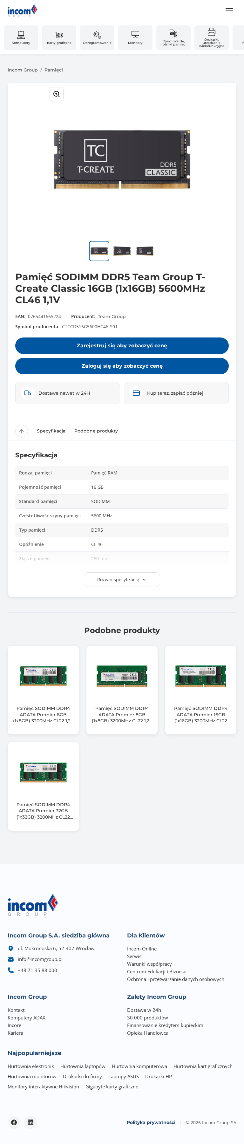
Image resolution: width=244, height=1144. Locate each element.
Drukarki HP (158, 1076)
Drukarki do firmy (82, 1076)
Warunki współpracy (149, 964)
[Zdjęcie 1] (99, 251)
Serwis (134, 956)
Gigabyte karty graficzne (111, 1086)
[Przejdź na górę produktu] (21, 431)
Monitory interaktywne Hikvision (43, 1086)
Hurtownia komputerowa (139, 1066)
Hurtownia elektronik (31, 1066)
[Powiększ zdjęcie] (57, 94)
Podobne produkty (96, 431)
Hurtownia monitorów (32, 1076)
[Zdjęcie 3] (145, 251)
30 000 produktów (147, 1017)
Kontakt (16, 1010)
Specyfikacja (51, 431)
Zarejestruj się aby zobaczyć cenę (122, 346)
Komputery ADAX (26, 1017)
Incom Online (142, 948)
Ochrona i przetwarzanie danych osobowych (175, 979)
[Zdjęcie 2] (122, 251)
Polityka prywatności (151, 1122)
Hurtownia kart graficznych (203, 1066)
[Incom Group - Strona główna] (22, 10)
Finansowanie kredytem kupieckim (165, 1025)
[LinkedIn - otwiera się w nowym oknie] (30, 1122)
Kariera (15, 1033)
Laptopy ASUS (123, 1076)
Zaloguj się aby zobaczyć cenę (122, 366)
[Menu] (229, 11)
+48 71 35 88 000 (37, 970)
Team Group (112, 316)
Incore (14, 1025)
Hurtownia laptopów (82, 1066)
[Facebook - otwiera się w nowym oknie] (14, 1122)
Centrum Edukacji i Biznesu (156, 971)
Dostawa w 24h (144, 1010)
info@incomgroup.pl (40, 959)
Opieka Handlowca (147, 1033)
